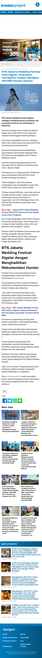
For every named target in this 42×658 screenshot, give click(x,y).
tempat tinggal (18, 278)
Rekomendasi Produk (25, 645)
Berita (10, 12)
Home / (4, 64)
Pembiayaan (7, 646)
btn (4, 391)
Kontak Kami (24, 654)
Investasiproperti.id (13, 376)
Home (3, 12)
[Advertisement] (21, 26)
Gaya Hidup (24, 637)
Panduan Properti (9, 641)
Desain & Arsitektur (22, 12)
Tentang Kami (16, 654)
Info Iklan (31, 654)
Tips (22, 641)
